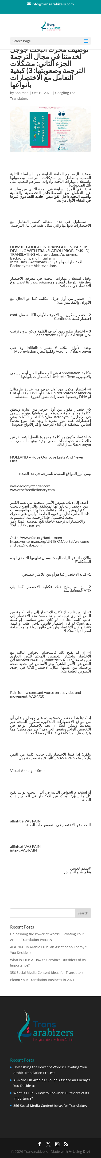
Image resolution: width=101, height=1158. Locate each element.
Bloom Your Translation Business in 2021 (42, 980)
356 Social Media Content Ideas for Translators (47, 972)
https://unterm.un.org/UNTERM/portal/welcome (49, 541)
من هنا (61, 200)
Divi (86, 1151)
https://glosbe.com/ (26, 545)
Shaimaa (21, 93)
